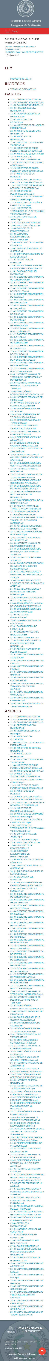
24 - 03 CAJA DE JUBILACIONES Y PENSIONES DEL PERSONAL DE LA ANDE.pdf (26, 575)
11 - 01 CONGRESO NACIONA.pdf (25, 716)
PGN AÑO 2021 (12, 49)
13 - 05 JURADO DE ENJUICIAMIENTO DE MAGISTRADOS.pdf (20, 237)
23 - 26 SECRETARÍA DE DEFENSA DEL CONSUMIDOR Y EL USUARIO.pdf (25, 494)
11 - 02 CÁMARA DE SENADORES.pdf (26, 102)
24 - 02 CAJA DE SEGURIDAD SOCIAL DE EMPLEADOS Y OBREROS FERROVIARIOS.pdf (27, 566)
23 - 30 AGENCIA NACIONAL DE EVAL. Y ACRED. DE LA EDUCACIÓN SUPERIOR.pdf (27, 520)
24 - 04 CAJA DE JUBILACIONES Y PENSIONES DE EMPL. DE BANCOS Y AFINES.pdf (27, 583)
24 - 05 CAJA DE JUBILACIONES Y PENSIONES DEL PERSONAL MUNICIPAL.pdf (25, 592)
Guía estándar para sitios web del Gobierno (24, 1343)
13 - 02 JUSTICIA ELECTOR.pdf (24, 839)
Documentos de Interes (24, 46)
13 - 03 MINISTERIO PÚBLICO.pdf (25, 225)
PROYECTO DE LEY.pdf (20, 79)
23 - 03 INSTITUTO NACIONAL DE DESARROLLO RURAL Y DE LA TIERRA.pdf (25, 386)
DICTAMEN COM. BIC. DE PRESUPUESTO (24, 52)
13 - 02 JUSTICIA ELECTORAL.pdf (25, 222)
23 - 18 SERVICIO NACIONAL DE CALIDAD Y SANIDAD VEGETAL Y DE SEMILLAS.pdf (26, 457)
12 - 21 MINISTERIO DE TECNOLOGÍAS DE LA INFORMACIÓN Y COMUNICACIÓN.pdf (27, 211)
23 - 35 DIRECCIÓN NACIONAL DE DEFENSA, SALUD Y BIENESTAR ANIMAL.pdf (25, 552)
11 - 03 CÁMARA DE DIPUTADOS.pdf (26, 105)
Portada (9, 46)
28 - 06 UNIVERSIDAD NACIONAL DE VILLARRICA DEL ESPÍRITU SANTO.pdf (26, 686)
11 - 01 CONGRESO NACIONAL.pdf (25, 99)
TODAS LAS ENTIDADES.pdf (23, 89)
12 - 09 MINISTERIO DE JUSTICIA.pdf (27, 154)
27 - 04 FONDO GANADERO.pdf (24, 637)
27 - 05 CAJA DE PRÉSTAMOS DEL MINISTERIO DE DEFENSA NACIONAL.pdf (25, 643)
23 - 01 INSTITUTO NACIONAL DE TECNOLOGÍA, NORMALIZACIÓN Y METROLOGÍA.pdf (26, 377)
